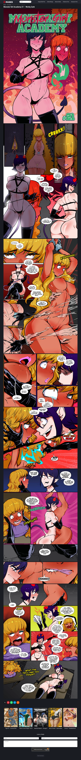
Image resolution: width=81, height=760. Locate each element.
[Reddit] (18, 702)
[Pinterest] (8, 702)
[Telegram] (14, 702)
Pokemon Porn (66, 1)
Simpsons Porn (74, 1)
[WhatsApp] (11, 702)
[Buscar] (30, 2)
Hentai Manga (50, 1)
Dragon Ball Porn (41, 1)
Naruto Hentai (58, 1)
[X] (4, 702)
